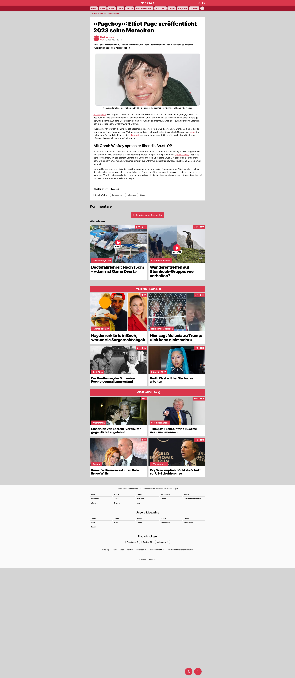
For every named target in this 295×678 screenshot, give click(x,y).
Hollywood (133, 135)
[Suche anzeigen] (199, 2)
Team (114, 550)
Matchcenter (166, 494)
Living (116, 518)
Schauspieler (100, 114)
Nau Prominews (107, 37)
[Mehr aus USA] (147, 392)
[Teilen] (188, 671)
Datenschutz (141, 550)
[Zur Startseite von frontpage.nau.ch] (147, 3)
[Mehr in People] (147, 289)
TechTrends (188, 523)
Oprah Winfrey (182, 154)
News (93, 494)
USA (102, 40)
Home (94, 13)
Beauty (93, 527)
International (113, 13)
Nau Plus (140, 499)
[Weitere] (202, 8)
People (102, 13)
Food (93, 523)
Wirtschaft (95, 499)
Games (163, 499)
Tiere (116, 523)
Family (186, 518)
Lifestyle (94, 503)
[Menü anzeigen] (203, 3)
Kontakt (130, 550)
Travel (139, 523)
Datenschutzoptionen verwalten (180, 550)
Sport (139, 494)
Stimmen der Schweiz (192, 499)
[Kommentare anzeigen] (198, 671)
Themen (117, 503)
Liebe (192, 132)
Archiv (139, 503)
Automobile (165, 523)
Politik (116, 494)
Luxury (163, 518)
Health (93, 518)
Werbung (105, 550)
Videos (117, 499)
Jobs (122, 550)
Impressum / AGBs (157, 550)
